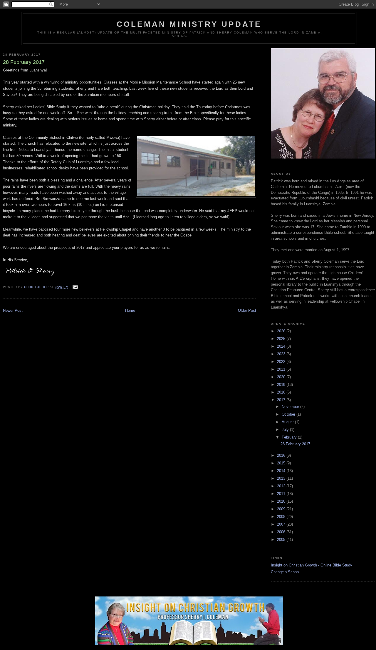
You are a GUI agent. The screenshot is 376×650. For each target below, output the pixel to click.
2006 (281, 532)
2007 (281, 524)
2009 (281, 509)
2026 (281, 331)
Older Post (247, 310)
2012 (281, 486)
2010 (281, 501)
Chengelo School (285, 572)
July (286, 429)
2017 (281, 400)
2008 (281, 516)
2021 (281, 369)
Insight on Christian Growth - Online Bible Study (311, 565)
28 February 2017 (295, 444)
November (291, 406)
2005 (281, 539)
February (290, 437)
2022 (281, 361)
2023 (281, 354)
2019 (281, 384)
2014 (281, 471)
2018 (281, 392)
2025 (281, 338)
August (288, 422)
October (289, 414)
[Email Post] (75, 287)
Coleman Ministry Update (189, 24)
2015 (281, 463)
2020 (281, 377)
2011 (281, 493)
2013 (281, 478)
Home (130, 310)
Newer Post (13, 310)
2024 (281, 346)
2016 (281, 455)
